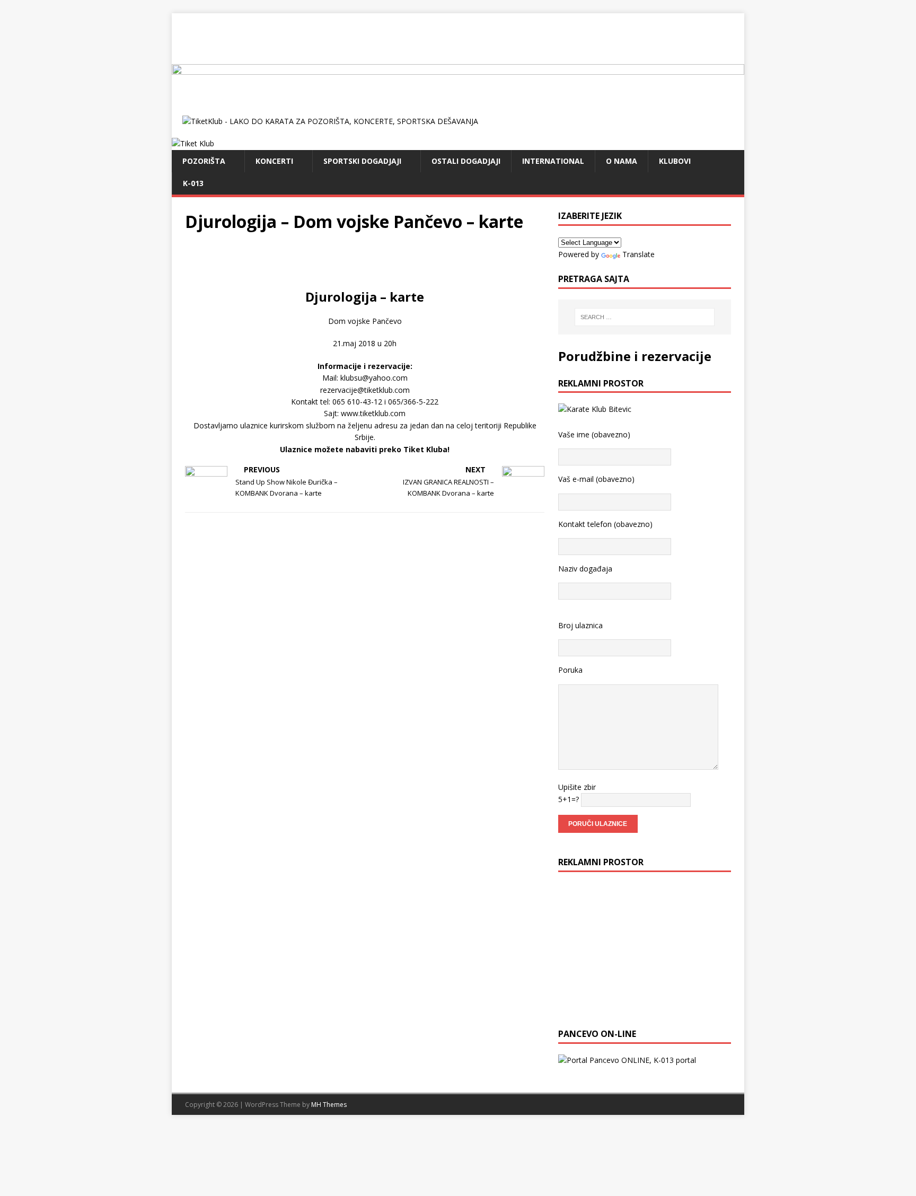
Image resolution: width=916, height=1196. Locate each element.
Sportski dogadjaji (362, 161)
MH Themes (329, 1104)
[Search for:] (645, 317)
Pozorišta (203, 161)
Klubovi (675, 161)
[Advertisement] (458, 37)
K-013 (193, 183)
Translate (638, 254)
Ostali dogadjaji (465, 161)
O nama (621, 161)
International (553, 161)
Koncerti (274, 161)
